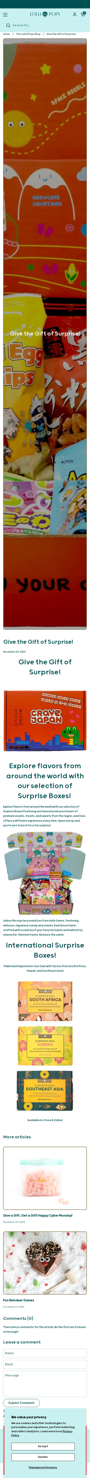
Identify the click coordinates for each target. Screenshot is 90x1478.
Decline (43, 1457)
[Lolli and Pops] (45, 14)
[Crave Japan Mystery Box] (45, 719)
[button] (82, 14)
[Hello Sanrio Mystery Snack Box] (45, 873)
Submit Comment (21, 1403)
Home (6, 34)
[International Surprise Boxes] (45, 1046)
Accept (43, 1446)
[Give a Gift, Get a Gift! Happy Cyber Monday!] (45, 1178)
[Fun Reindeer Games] (45, 1263)
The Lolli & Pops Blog (28, 34)
